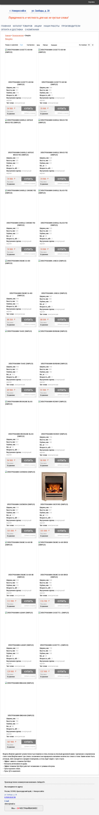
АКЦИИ (38, 26)
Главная (6, 26)
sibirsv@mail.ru (10, 803)
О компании (32, 30)
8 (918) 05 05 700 (10, 797)
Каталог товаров (22, 26)
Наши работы (51, 26)
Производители (70, 26)
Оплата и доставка (12, 30)
